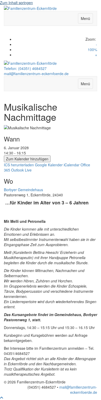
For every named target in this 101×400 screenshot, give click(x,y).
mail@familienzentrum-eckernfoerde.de (36, 73)
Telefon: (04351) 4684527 (25, 68)
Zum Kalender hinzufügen (27, 158)
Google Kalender (49, 164)
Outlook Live (21, 170)
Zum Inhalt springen (16, 2)
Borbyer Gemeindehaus (23, 189)
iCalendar (72, 164)
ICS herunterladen (19, 164)
